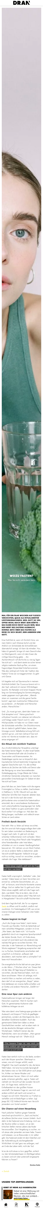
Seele (4, 906)
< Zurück (5, 1171)
